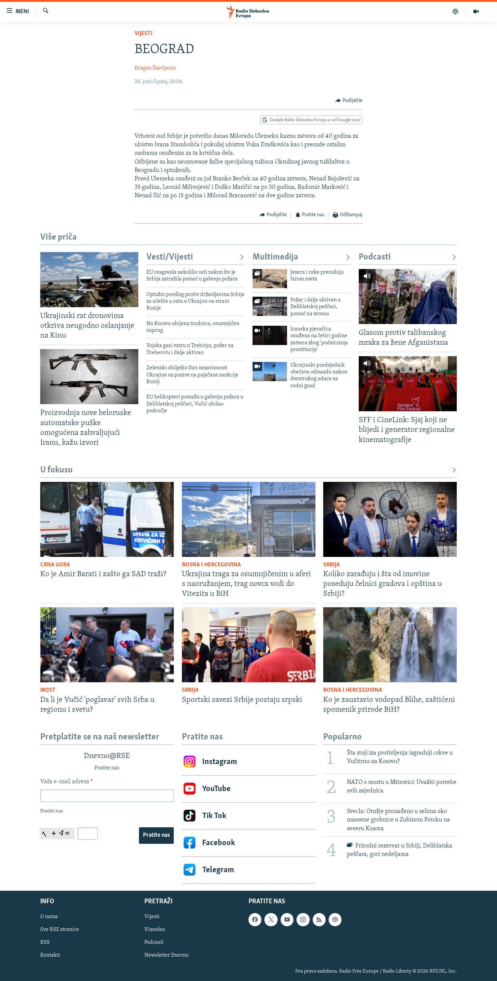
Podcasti (375, 257)
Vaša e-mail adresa (66, 782)
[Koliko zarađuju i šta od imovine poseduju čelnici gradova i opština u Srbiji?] (390, 519)
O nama (49, 916)
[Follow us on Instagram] (303, 919)
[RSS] (319, 919)
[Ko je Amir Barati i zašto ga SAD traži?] (107, 519)
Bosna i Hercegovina (211, 565)
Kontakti (50, 955)
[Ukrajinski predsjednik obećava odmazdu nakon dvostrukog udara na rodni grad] (270, 371)
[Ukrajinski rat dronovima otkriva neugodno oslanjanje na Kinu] (89, 279)
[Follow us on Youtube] (287, 919)
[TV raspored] (335, 919)
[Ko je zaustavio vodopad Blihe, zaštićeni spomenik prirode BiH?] (390, 644)
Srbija (331, 565)
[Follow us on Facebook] (255, 919)
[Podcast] (455, 11)
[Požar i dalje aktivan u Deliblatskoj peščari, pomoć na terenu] (270, 306)
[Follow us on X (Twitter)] (270, 919)
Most (47, 690)
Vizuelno (154, 929)
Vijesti (143, 34)
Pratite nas (156, 835)
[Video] (476, 11)
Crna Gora (55, 565)
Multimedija (275, 257)
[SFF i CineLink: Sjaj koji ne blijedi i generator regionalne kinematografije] (408, 383)
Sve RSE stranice (59, 929)
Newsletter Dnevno (166, 955)
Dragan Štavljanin (155, 68)
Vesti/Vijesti (169, 257)
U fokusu (56, 470)
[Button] (348, 100)
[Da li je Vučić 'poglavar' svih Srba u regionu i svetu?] (107, 644)
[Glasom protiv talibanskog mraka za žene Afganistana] (408, 296)
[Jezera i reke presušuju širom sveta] (270, 278)
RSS (45, 942)
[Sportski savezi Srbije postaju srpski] (248, 644)
